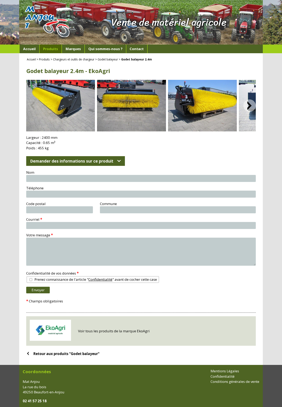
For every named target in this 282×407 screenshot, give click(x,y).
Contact (137, 48)
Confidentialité (100, 279)
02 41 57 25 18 (35, 401)
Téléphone (35, 188)
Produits (44, 59)
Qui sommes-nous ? (105, 48)
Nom (30, 172)
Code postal (36, 203)
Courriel (34, 219)
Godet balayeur (108, 59)
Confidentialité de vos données (52, 273)
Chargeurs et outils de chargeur (73, 59)
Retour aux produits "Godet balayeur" (66, 353)
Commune (108, 203)
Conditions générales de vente (235, 381)
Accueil (29, 48)
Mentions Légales (225, 371)
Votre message (39, 235)
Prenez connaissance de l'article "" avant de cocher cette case (95, 279)
